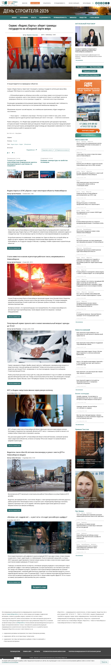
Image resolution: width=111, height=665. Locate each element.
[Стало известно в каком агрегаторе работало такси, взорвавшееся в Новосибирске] (39, 280)
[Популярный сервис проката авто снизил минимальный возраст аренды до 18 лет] (39, 347)
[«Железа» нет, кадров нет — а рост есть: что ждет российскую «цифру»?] (39, 537)
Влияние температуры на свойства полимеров (54, 161)
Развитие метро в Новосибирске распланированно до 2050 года (87, 194)
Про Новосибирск (96, 67)
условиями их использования (10, 662)
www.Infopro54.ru (12, 614)
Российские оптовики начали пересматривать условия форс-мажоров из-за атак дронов (89, 525)
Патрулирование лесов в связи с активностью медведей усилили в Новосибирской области (87, 304)
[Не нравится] (12, 153)
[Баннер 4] (64, 174)
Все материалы (79, 60)
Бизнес (78, 171)
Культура (84, 141)
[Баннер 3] (47, 174)
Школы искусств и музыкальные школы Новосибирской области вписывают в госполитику (89, 144)
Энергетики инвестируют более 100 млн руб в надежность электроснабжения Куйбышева (89, 353)
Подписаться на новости (62, 150)
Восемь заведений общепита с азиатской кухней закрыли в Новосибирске (90, 173)
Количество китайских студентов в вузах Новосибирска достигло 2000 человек (90, 164)
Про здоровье (82, 67)
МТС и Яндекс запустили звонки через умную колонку (30, 390)
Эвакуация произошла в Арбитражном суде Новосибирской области (89, 250)
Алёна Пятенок (16, 458)
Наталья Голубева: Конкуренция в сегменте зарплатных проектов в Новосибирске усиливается (86, 50)
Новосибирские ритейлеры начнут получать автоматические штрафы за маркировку (89, 536)
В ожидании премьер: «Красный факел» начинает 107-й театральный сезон (89, 314)
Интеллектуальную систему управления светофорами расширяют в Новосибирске (90, 241)
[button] (93, 3)
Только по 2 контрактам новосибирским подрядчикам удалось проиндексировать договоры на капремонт (22, 163)
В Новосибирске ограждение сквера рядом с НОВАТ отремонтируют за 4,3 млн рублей (90, 272)
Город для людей (90, 71)
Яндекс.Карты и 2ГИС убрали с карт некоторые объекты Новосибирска (37, 191)
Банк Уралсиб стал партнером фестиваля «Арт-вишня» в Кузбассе (90, 372)
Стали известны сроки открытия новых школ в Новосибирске (89, 155)
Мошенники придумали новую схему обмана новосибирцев (88, 231)
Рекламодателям (103, 5)
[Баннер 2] (31, 174)
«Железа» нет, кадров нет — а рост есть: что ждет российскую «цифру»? (37, 517)
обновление (27, 144)
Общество (90, 141)
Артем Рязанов (16, 193)
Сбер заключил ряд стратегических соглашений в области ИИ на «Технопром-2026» (88, 184)
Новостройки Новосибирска (89, 75)
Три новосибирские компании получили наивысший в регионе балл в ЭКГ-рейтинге (90, 515)
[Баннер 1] (14, 174)
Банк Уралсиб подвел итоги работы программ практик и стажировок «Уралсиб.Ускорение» (88, 381)
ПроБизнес (84, 522)
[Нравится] (8, 153)
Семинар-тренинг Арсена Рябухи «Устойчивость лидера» (87, 407)
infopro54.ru (21, 622)
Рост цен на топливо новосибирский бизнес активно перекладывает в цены (89, 294)
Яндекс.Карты (14, 144)
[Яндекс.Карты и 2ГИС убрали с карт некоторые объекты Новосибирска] (39, 211)
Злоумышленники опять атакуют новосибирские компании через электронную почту (87, 547)
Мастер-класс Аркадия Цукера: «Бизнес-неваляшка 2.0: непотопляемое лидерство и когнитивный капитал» (90, 416)
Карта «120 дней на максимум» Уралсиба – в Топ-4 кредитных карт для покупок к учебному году (90, 363)
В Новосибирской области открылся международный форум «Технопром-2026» (90, 222)
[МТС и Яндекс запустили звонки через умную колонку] (39, 411)
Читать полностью (14, 248)
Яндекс (21, 144)
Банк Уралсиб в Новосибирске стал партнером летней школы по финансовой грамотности (90, 334)
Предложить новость (47, 150)
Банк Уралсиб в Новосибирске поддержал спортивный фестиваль (90, 343)
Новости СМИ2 (11, 170)
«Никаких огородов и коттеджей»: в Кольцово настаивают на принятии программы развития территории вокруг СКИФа (89, 261)
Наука (87, 210)
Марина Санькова (32, 35)
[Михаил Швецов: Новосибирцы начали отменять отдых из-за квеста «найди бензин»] (89, 449)
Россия (15, 141)
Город (83, 191)
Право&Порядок (87, 229)
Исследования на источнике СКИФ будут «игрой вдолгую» (89, 213)
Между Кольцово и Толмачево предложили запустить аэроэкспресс (88, 203)
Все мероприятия (80, 424)
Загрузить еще (39, 587)
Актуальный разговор (85, 24)
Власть (78, 141)
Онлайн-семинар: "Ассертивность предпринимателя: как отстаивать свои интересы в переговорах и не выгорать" (89, 397)
